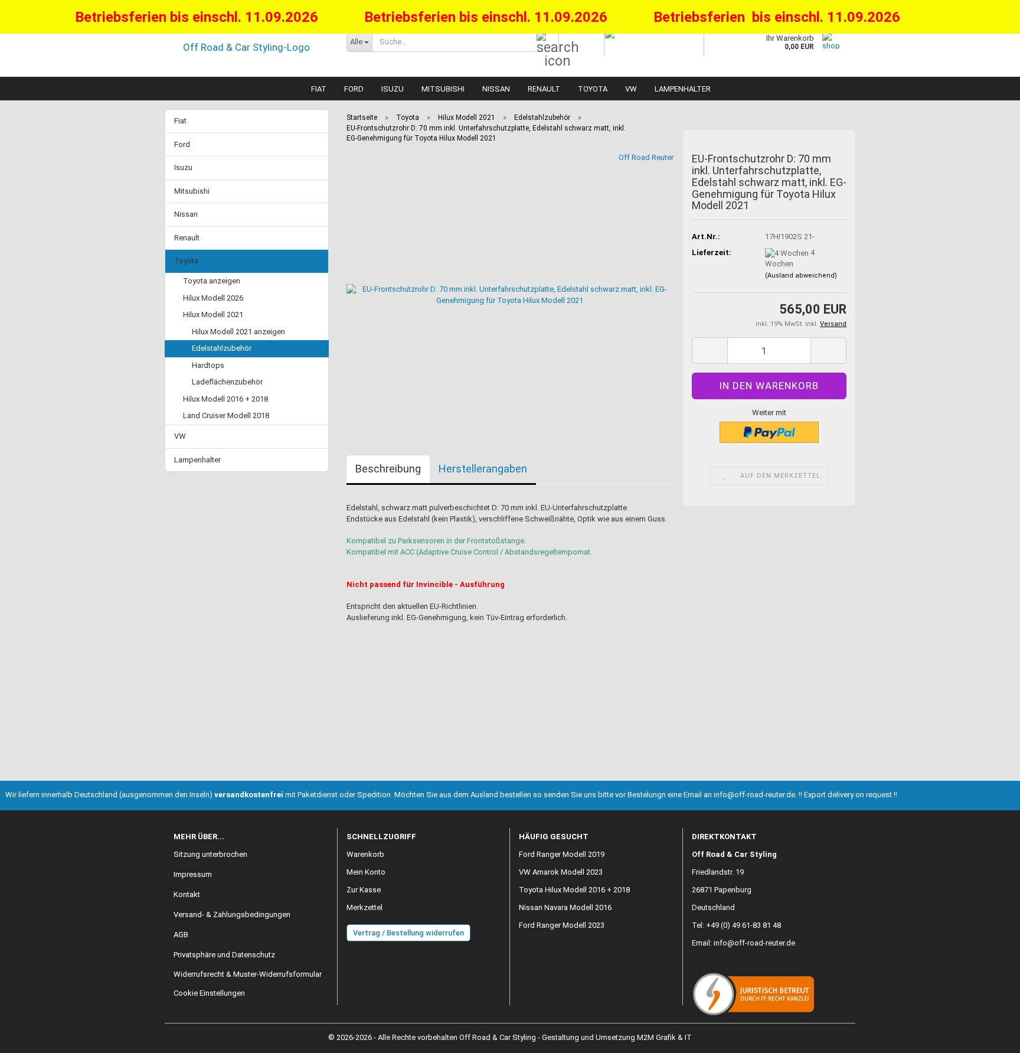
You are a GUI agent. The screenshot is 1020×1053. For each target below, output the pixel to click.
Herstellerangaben (483, 468)
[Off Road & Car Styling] (251, 47)
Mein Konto (365, 872)
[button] (709, 350)
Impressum (193, 874)
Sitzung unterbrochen (210, 854)
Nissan (496, 88)
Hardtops (208, 365)
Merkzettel (364, 907)
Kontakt (187, 894)
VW (631, 88)
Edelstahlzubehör (221, 348)
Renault (544, 88)
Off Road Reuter (646, 157)
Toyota (592, 88)
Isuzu (392, 88)
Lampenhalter (683, 88)
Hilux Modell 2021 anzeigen (238, 331)
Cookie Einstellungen (209, 993)
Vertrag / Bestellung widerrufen (408, 932)
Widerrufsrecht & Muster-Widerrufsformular (248, 974)
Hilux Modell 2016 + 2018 (225, 399)
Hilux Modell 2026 (213, 298)
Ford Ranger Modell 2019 (561, 854)
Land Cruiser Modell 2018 (226, 415)
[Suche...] (548, 42)
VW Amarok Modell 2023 (561, 872)
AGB (181, 934)
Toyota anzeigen (211, 280)
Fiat (318, 88)
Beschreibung (388, 468)
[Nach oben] (987, 1035)
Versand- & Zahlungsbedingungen (232, 914)
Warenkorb (365, 854)
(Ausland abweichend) (801, 275)
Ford (354, 88)
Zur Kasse (363, 889)
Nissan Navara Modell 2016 (565, 907)
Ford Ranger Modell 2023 (561, 925)
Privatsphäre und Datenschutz (224, 954)
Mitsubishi (443, 88)
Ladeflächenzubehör (227, 381)
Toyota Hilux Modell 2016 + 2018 (574, 889)
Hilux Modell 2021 (213, 314)
